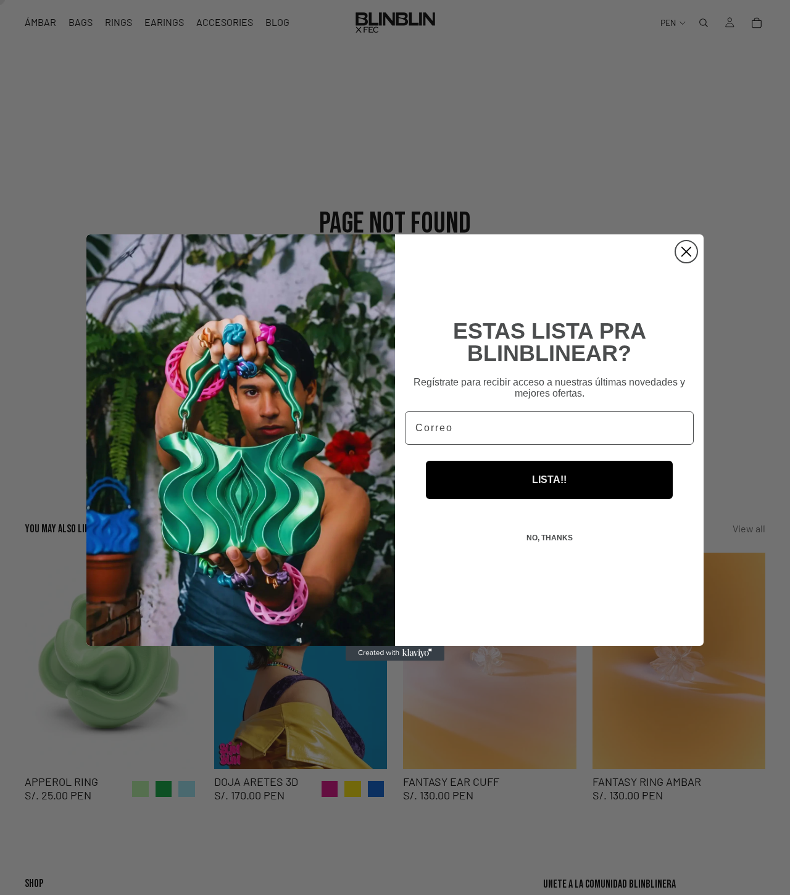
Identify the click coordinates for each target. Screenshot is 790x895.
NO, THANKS (549, 538)
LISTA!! (549, 479)
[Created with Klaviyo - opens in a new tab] (395, 653)
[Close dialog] (686, 252)
